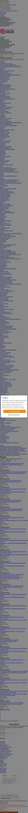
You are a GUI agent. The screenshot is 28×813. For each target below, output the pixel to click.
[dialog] (14, 406)
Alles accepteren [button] (15, 411)
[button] (14, 415)
